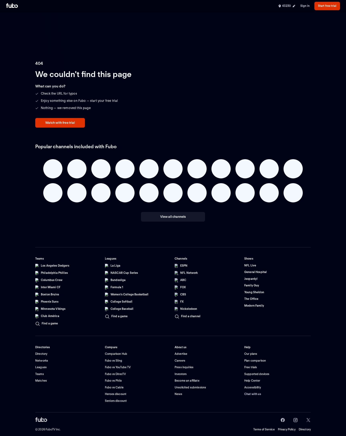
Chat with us (252, 394)
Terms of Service (264, 429)
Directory (305, 429)
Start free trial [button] (327, 5)
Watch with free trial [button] (60, 123)
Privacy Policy (287, 429)
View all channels (173, 217)
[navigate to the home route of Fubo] (12, 6)
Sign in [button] (305, 5)
